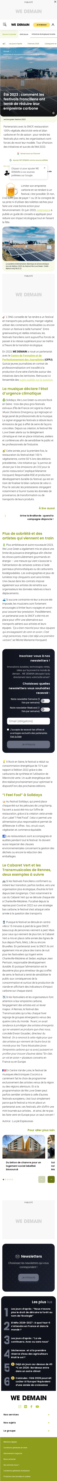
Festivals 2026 (33, 44)
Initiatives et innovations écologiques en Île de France (24, 55)
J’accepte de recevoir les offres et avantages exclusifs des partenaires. (29, 733)
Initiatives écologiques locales (43, 34)
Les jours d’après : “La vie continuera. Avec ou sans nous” (30, 1340)
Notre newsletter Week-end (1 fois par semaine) (25, 709)
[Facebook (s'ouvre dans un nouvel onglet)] (31, 1406)
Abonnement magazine (13, 1453)
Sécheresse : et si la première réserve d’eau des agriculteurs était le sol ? (29, 1354)
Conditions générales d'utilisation (17, 1471)
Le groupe (9, 1430)
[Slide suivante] (51, 1179)
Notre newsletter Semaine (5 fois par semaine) (25, 701)
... (13, 51)
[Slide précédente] (41, 1179)
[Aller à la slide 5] (12, 1179)
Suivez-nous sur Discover (30, 154)
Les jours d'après (15, 44)
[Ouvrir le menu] (4, 24)
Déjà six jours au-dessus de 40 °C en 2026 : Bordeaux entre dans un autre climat (34, 1368)
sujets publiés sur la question (36, 379)
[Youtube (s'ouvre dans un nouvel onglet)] (37, 1406)
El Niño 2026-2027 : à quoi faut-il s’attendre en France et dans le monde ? (30, 1326)
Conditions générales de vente (15, 1448)
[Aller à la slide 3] (7, 1179)
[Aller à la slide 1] (3, 1179)
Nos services (11, 1414)
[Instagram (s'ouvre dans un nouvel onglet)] (19, 1406)
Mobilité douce (22, 34)
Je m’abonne (41, 25)
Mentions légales (10, 1442)
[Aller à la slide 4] (10, 1179)
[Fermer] (45, 168)
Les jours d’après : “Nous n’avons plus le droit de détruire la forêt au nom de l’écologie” (31, 1312)
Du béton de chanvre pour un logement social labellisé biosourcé (23, 1166)
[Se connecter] (53, 24)
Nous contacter (10, 1459)
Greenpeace (43, 210)
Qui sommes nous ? (11, 1465)
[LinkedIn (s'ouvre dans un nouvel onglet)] (25, 1406)
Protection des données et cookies (17, 1477)
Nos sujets (10, 1422)
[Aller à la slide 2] (5, 1179)
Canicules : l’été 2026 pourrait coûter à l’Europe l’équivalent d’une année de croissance (33, 1381)
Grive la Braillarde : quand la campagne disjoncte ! (36, 517)
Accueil (6, 51)
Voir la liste (15, 736)
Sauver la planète (9, 34)
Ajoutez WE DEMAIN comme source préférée (30, 160)
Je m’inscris (28, 1277)
